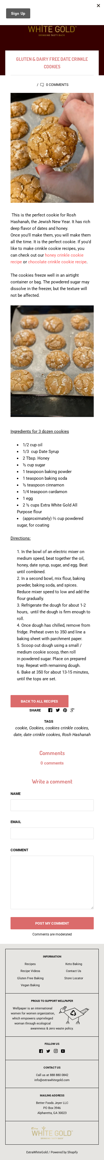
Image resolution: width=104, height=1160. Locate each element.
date (18, 734)
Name (16, 794)
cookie (21, 727)
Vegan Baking (30, 985)
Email (16, 822)
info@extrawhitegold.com (52, 1080)
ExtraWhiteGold (37, 1152)
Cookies (36, 727)
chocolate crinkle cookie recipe (57, 261)
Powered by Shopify (64, 1152)
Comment (19, 850)
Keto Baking (73, 964)
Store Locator (73, 978)
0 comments (57, 85)
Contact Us (73, 971)
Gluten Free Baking (30, 978)
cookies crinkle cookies (66, 727)
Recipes (30, 964)
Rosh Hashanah (76, 734)
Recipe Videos (30, 971)
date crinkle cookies (42, 734)
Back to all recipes (39, 701)
